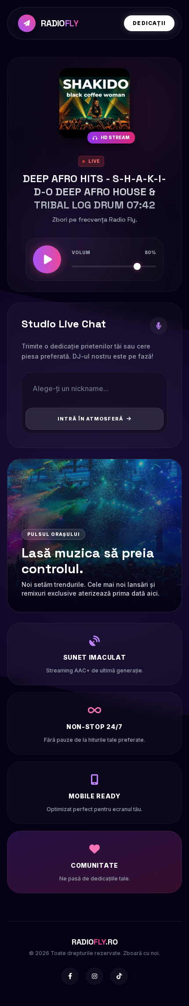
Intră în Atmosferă (90, 419)
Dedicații (149, 23)
